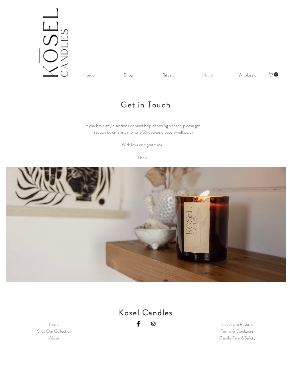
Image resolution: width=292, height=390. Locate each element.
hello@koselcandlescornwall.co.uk (163, 132)
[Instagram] (153, 324)
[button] (274, 74)
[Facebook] (138, 324)
